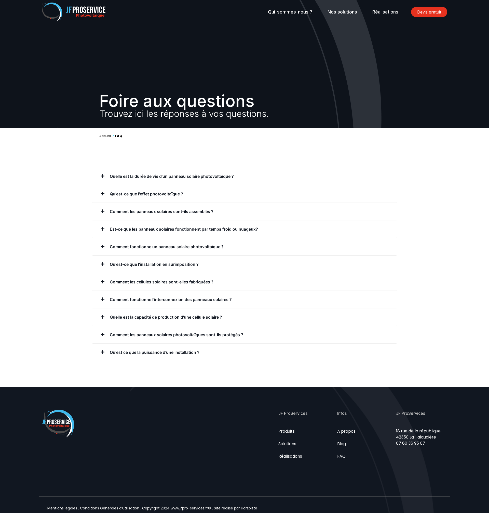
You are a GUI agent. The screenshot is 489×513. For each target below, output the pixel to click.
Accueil (105, 135)
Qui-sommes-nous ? (290, 12)
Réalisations (385, 12)
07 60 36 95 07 (410, 443)
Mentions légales (62, 508)
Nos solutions (342, 12)
